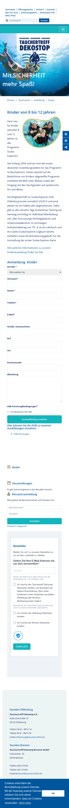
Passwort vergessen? (17, 526)
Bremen (11, 100)
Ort (9, 350)
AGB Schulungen (21, 433)
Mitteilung (12, 374)
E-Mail (11, 314)
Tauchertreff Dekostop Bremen (34, 52)
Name (11, 290)
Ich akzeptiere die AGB (21, 411)
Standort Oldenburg (21, 709)
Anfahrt (40, 9)
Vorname (12, 278)
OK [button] (53, 793)
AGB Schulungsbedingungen (22, 406)
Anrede (12, 266)
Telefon (11, 302)
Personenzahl (14, 362)
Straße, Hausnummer (18, 326)
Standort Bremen (20, 745)
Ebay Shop (10, 15)
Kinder (51, 100)
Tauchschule (24, 100)
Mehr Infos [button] (25, 803)
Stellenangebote (29, 12)
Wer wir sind (11, 12)
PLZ (9, 338)
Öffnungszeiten (25, 9)
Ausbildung (39, 100)
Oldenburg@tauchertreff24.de (30, 737)
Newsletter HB (47, 12)
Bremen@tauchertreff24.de (29, 773)
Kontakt (51, 9)
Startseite (10, 9)
